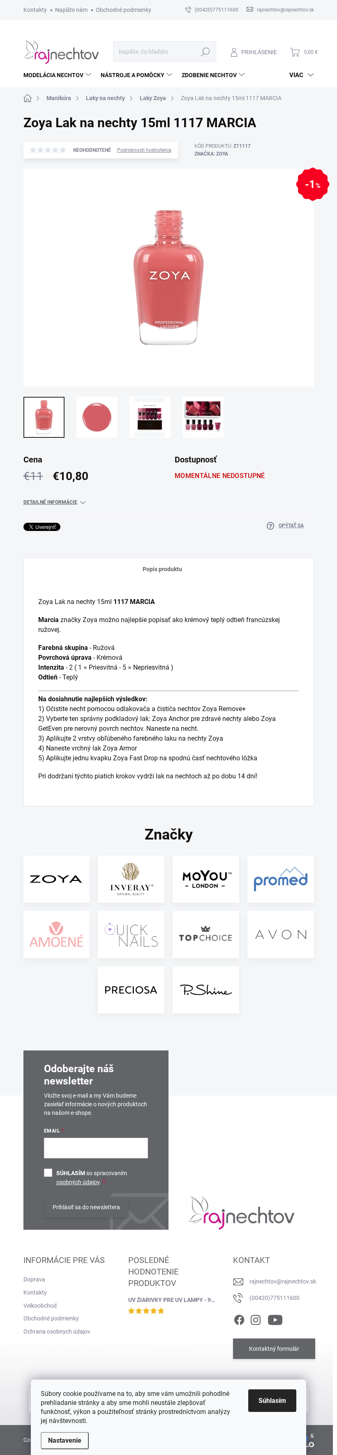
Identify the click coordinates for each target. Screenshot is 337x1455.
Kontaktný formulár (274, 1348)
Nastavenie (64, 1440)
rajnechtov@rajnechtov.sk (282, 1281)
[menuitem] (58, 75)
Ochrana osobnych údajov (56, 1331)
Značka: (211, 154)
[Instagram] (255, 1319)
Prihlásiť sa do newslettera (86, 1207)
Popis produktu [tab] (162, 569)
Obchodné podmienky (123, 10)
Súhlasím (272, 1401)
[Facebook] (239, 1319)
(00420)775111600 (274, 1298)
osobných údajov (77, 1182)
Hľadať (205, 51)
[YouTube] (275, 1319)
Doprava (34, 1279)
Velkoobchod (40, 1305)
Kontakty (35, 10)
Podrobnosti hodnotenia (144, 150)
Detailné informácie (50, 502)
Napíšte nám (71, 10)
